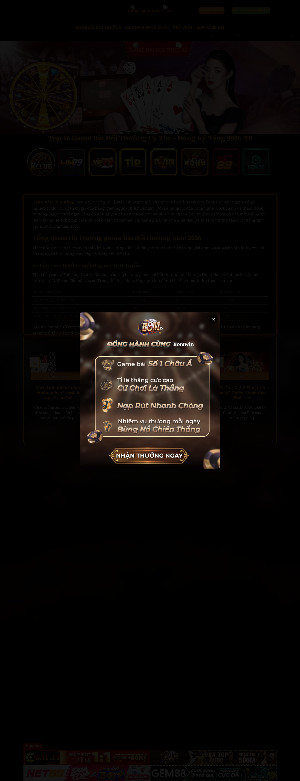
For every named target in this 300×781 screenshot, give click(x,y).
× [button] (213, 319)
